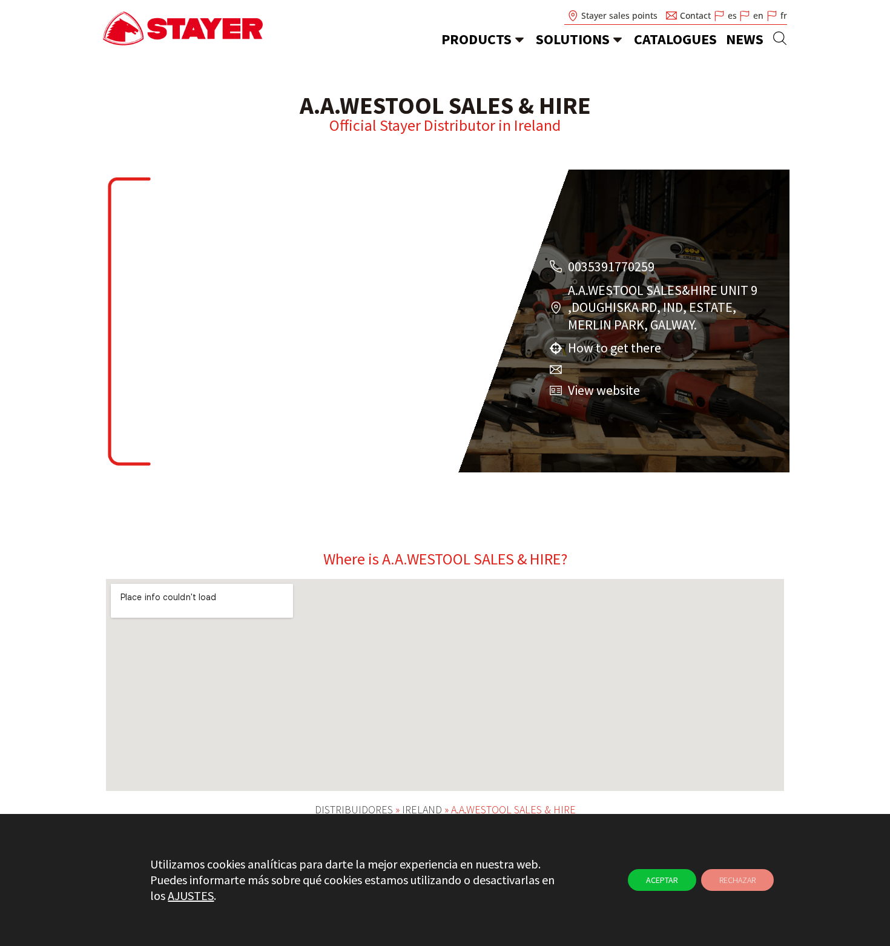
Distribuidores (354, 809)
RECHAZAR (737, 880)
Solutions (573, 39)
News (744, 39)
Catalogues (675, 39)
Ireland (537, 125)
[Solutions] (617, 39)
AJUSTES (191, 895)
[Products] (519, 39)
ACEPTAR (662, 880)
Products (476, 39)
